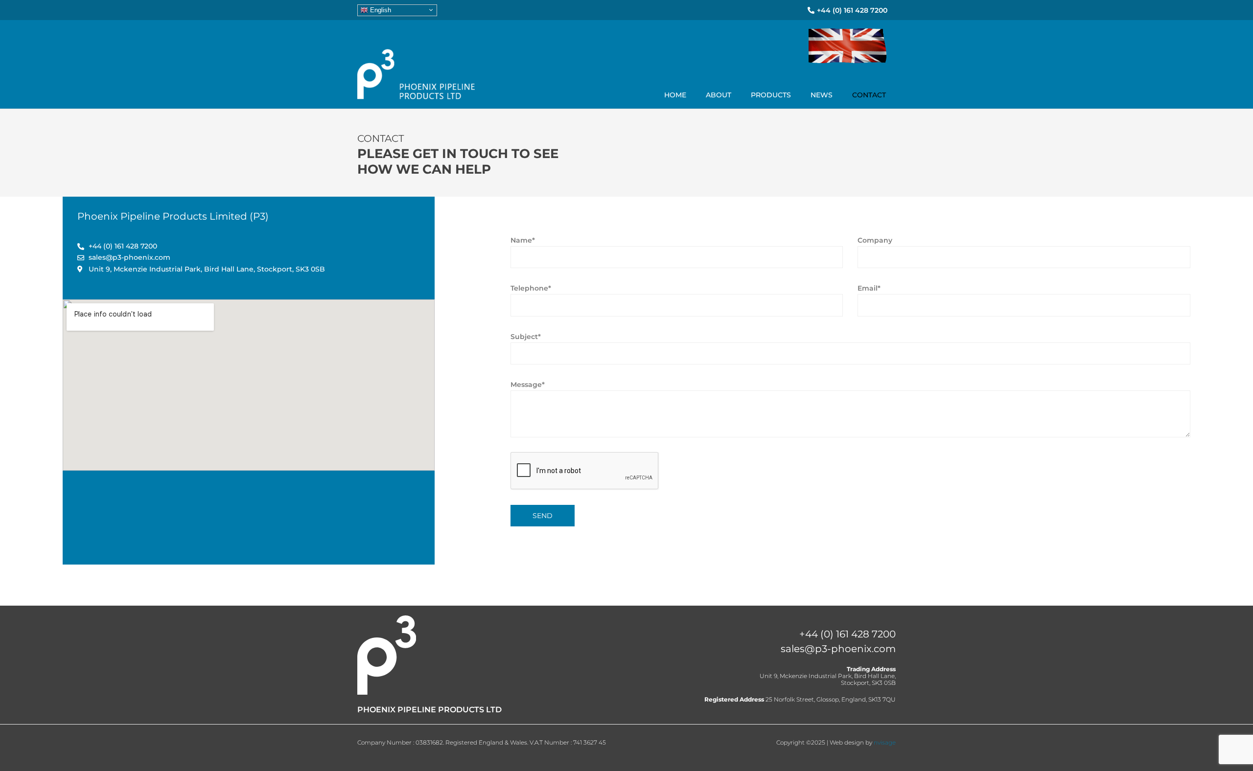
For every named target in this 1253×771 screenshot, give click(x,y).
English (379, 9)
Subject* (525, 336)
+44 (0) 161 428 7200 (847, 634)
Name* (522, 240)
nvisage (885, 742)
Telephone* (530, 288)
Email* (869, 288)
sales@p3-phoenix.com (838, 649)
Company (875, 240)
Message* (527, 384)
